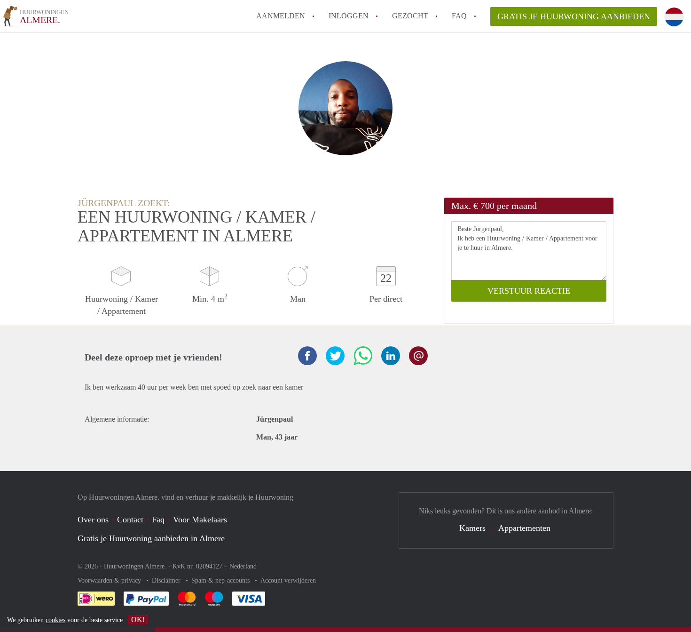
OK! (138, 620)
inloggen (349, 16)
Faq (158, 519)
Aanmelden (280, 16)
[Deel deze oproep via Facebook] (307, 355)
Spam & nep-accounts (221, 580)
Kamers (472, 528)
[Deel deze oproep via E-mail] (418, 355)
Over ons (93, 519)
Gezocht (410, 16)
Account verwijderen (288, 580)
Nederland (243, 566)
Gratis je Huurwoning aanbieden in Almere (151, 538)
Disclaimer (167, 580)
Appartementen (524, 528)
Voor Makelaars (200, 519)
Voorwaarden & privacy (110, 580)
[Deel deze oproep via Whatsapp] (362, 355)
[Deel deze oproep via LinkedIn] (390, 355)
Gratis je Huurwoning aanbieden (573, 16)
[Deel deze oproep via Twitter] (335, 355)
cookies (55, 620)
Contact (130, 519)
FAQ (459, 16)
